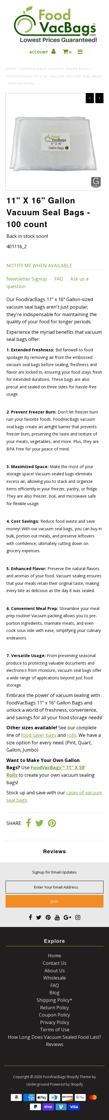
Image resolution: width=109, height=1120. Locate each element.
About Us (54, 970)
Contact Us (55, 963)
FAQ (58, 279)
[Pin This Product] (52, 823)
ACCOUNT (39, 52)
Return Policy (54, 1007)
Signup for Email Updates (54, 872)
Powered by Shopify (66, 1084)
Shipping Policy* (54, 1000)
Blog (54, 992)
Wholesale (54, 978)
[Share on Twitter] (39, 823)
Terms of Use (54, 1029)
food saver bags (38, 735)
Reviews (54, 1044)
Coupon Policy (54, 1015)
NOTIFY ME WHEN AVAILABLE (39, 265)
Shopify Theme (79, 1076)
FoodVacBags (54, 1076)
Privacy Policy (54, 1022)
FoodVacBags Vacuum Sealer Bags (54, 68)
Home (11, 68)
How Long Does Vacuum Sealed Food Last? (54, 1037)
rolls (71, 735)
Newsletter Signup (26, 279)
